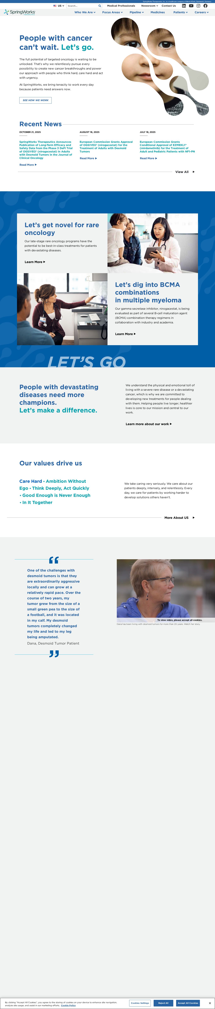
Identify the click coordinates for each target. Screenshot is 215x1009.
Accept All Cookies (188, 1003)
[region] (107, 1003)
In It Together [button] (37, 502)
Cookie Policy (68, 1005)
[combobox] (84, 5)
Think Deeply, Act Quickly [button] (60, 488)
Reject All (163, 1003)
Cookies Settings (140, 1003)
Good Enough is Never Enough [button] (56, 495)
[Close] (210, 1003)
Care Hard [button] (30, 481)
